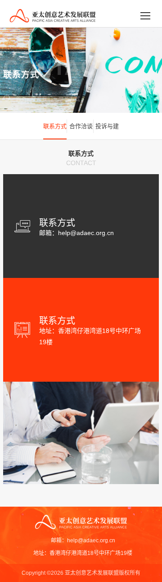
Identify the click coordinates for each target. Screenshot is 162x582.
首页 (21, 99)
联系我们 (42, 99)
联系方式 (69, 99)
